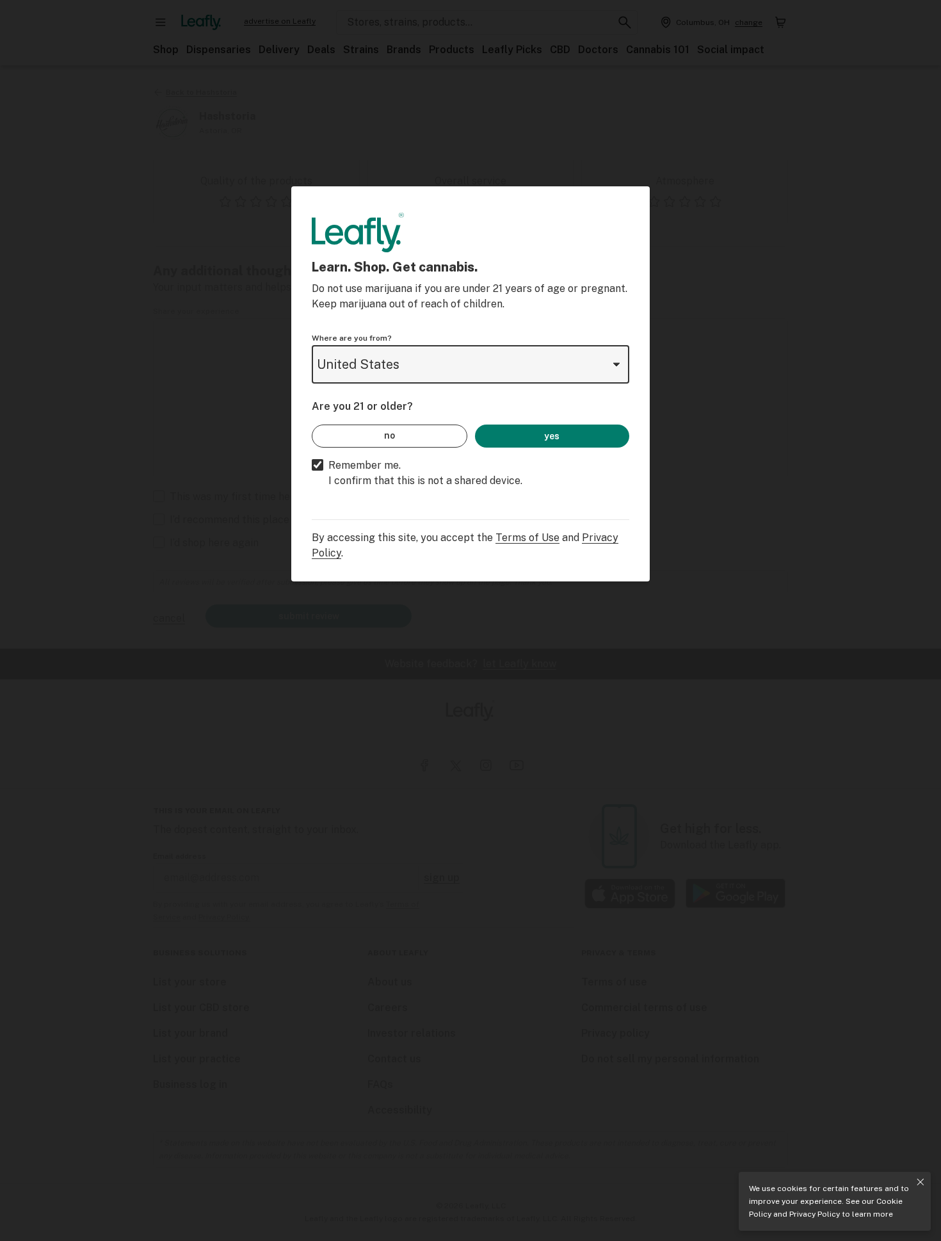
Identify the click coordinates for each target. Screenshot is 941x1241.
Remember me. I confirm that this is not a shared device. (425, 473)
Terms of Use (527, 537)
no (389, 435)
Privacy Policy (814, 1214)
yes (551, 436)
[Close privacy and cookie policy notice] (920, 1182)
